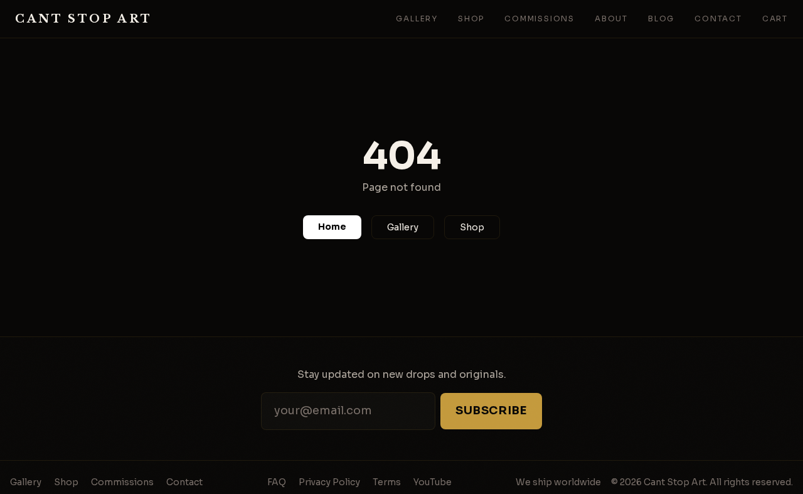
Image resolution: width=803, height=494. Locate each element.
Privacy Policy (329, 482)
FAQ (276, 482)
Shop (471, 18)
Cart (775, 18)
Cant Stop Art (83, 19)
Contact (718, 18)
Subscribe (491, 410)
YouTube (432, 482)
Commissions (539, 18)
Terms (387, 482)
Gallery (417, 18)
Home (332, 226)
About (611, 18)
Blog (661, 18)
